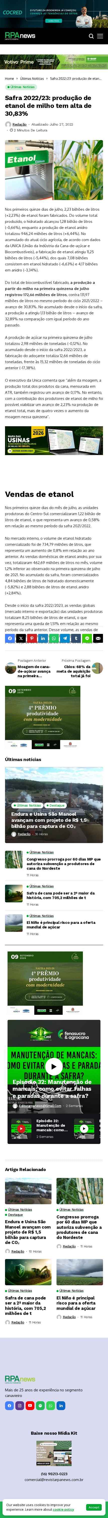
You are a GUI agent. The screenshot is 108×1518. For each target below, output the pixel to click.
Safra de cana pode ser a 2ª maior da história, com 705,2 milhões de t (60, 895)
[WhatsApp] (50, 1405)
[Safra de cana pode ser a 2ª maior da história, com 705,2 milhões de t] (14, 893)
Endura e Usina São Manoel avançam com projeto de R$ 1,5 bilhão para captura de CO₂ (48, 820)
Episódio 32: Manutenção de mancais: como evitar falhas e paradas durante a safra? (52, 1089)
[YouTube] (30, 1405)
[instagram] (19, 1405)
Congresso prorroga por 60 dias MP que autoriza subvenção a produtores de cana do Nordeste (64, 864)
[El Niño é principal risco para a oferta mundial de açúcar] (14, 923)
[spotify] (40, 1405)
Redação (20, 124)
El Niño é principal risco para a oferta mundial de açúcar (61, 924)
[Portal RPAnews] (20, 36)
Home (9, 78)
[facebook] (9, 1405)
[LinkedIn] (61, 1405)
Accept (94, 1507)
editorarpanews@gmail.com (40, 1106)
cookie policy (63, 1509)
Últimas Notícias (32, 78)
